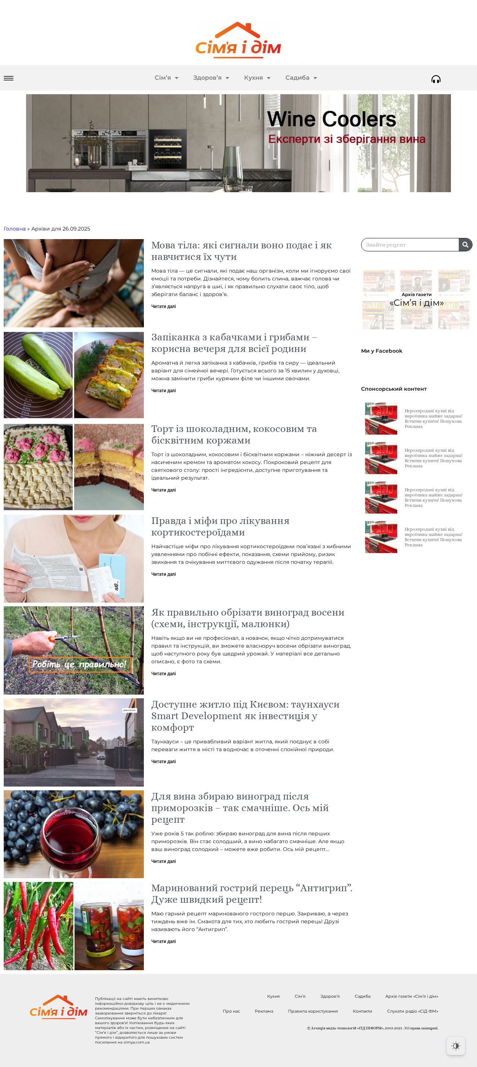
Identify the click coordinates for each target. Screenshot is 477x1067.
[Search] (465, 244)
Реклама (264, 1011)
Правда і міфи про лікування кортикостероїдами (220, 526)
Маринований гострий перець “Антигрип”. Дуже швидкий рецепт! (252, 893)
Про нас (231, 1011)
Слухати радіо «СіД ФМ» (412, 1011)
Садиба (297, 77)
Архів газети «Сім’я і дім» (411, 996)
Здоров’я (207, 77)
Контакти (362, 1011)
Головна (15, 229)
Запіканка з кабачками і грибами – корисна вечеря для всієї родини (234, 342)
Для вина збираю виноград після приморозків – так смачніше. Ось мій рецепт (240, 807)
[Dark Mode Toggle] (456, 1046)
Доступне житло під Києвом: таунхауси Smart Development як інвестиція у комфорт (245, 715)
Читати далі (163, 306)
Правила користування (313, 1011)
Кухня (253, 77)
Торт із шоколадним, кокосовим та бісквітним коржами (234, 434)
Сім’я (163, 77)
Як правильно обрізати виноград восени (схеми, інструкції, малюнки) (247, 617)
